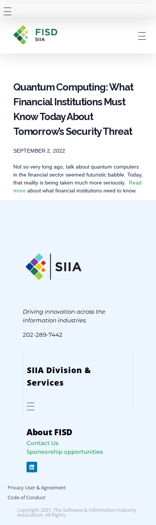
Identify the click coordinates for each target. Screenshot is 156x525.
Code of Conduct (26, 497)
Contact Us (43, 443)
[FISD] (40, 35)
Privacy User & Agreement (37, 487)
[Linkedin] (32, 467)
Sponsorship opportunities (65, 451)
